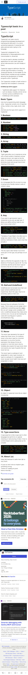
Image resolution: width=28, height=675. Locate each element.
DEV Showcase (8, 657)
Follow (14, 556)
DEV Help (19, 653)
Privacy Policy (15, 661)
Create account (22, 2)
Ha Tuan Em (8, 17)
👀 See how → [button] (14, 639)
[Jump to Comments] (10, 672)
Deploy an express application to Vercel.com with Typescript (13, 582)
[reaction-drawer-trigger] (3, 672)
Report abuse (19, 494)
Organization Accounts (18, 655)
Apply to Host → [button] (6, 543)
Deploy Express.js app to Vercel (10, 589)
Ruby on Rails (14, 667)
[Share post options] (25, 672)
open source (16, 664)
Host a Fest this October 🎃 (14, 529)
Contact (20, 657)
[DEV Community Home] (6, 2)
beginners (4, 32)
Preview (14, 489)
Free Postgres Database (9, 659)
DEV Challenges (11, 651)
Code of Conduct (10, 494)
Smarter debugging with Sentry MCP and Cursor (11, 624)
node (17, 32)
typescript (12, 32)
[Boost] (21, 672)
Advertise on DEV (7, 655)
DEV (8, 665)
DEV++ (17, 651)
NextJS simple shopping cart (9, 594)
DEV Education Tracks (11, 653)
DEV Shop (18, 659)
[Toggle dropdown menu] (26, 499)
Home (4, 651)
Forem (8, 664)
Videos (22, 651)
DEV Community (5, 646)
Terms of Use (23, 661)
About (15, 657)
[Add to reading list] (16, 672)
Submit (6, 489)
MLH (23, 659)
